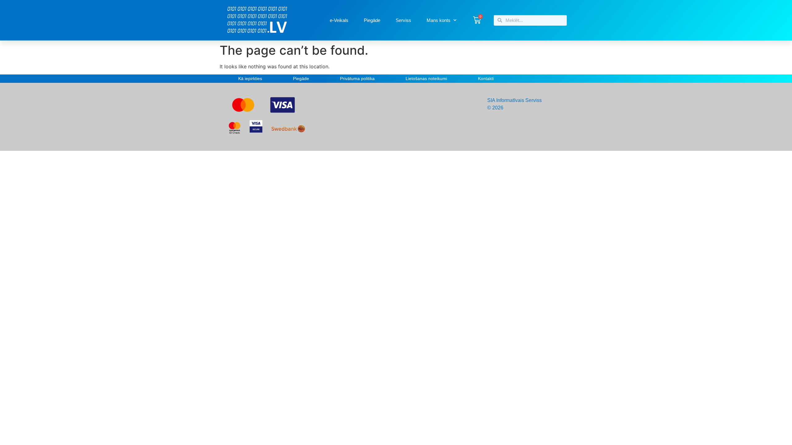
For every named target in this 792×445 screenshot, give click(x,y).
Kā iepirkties (250, 78)
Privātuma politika (357, 78)
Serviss (403, 20)
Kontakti (486, 78)
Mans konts (438, 20)
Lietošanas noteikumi (426, 78)
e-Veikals (339, 20)
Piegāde (372, 20)
